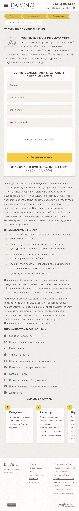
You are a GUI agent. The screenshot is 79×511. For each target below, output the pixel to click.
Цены (31, 472)
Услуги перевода (35, 16)
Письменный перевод (63, 493)
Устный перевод (61, 472)
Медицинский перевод (63, 482)
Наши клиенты (36, 475)
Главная (13, 16)
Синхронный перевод (63, 475)
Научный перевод (61, 486)
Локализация (58, 16)
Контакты (34, 482)
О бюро (32, 464)
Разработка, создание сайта (70, 505)
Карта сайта (8, 472)
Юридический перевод (63, 479)
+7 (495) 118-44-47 (63, 4)
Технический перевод (63, 489)
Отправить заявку (41, 157)
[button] (39, 122)
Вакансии (33, 479)
